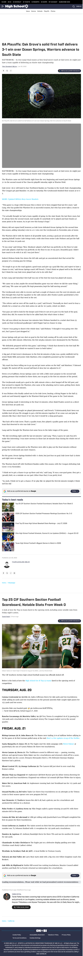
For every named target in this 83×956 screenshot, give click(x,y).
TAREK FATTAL (16, 894)
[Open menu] (3, 6)
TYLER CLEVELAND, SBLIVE (21, 562)
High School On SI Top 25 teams (38, 681)
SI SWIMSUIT (17, 2)
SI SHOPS (44, 2)
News (28, 11)
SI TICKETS (26, 2)
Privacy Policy (66, 935)
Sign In (78, 6)
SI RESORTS (35, 2)
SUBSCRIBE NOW (64, 2)
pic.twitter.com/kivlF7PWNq (41, 708)
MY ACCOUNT (53, 2)
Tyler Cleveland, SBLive (9, 66)
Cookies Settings (35, 938)
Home (4, 583)
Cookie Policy (17, 935)
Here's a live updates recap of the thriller (63, 738)
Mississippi (11, 583)
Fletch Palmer (68, 744)
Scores (33, 11)
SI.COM (4, 2)
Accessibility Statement (37, 935)
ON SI (9, 2)
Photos (53, 11)
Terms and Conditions (19, 938)
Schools (39, 11)
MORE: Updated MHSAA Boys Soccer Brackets (20, 199)
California (11, 921)
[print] (14, 573)
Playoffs (46, 11)
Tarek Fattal (6, 616)
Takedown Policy (53, 935)
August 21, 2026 (31, 711)
